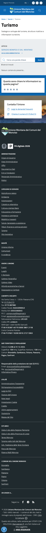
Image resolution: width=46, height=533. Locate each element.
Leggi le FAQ (6, 391)
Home (3, 19)
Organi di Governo (8, 157)
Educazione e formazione (11, 211)
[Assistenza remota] (26, 518)
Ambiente (5, 196)
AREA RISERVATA (23, 529)
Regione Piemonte (9, 3)
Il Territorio (5, 275)
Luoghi (4, 271)
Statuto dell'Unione (9, 394)
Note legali (5, 398)
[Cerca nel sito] (39, 10)
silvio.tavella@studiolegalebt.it (19, 366)
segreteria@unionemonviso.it (18, 316)
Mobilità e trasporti (8, 219)
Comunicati (5, 250)
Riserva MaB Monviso (9, 452)
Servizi (10, 19)
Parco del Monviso (8, 448)
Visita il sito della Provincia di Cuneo (15, 433)
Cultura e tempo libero (10, 208)
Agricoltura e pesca (8, 193)
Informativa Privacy (9, 372)
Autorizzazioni (6, 200)
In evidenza (5, 254)
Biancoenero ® (18, 524)
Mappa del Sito (7, 417)
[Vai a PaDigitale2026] (15, 146)
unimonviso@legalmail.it (16, 313)
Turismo (4, 230)
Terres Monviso (7, 437)
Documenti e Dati (8, 169)
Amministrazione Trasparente (12, 383)
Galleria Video (6, 282)
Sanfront (4, 484)
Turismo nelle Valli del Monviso (13, 441)
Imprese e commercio (9, 215)
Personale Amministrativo (11, 176)
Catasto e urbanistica (9, 204)
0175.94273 (9, 302)
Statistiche (5, 413)
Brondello (5, 465)
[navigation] (4, 10)
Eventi (3, 267)
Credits (4, 406)
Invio (40, 60)
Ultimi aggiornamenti (9, 409)
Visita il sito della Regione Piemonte (15, 430)
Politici (3, 180)
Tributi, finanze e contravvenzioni (14, 226)
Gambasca (5, 469)
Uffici (3, 165)
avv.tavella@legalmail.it (14, 369)
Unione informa (7, 247)
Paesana (4, 472)
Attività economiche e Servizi (12, 286)
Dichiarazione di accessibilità (12, 387)
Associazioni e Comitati (10, 289)
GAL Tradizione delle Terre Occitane (15, 445)
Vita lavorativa (7, 234)
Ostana (4, 480)
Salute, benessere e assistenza (13, 223)
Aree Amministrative (9, 161)
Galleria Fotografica (9, 278)
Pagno (3, 476)
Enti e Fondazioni (8, 172)
